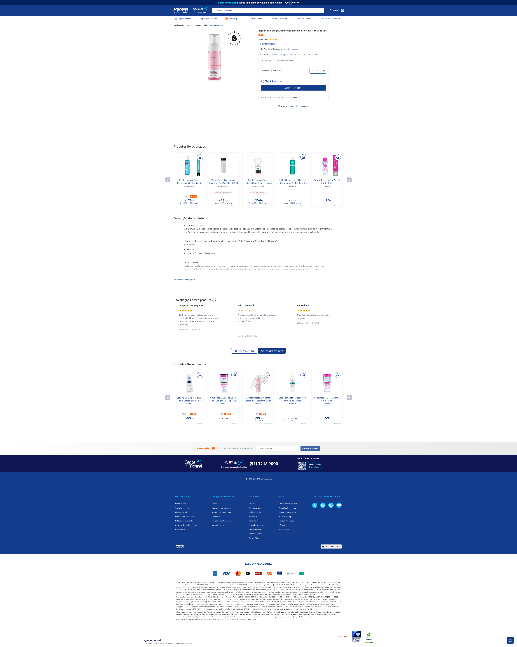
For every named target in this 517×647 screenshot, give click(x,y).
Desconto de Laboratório (331, 18)
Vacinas (214, 503)
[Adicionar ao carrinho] (200, 157)
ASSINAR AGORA (310, 448)
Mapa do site (284, 529)
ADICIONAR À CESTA (293, 88)
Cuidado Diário (255, 512)
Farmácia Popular (218, 525)
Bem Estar (253, 516)
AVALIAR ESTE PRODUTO (272, 351)
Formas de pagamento (287, 512)
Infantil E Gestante (256, 525)
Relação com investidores (185, 516)
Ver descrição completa (184, 279)
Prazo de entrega (285, 516)
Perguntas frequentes (287, 508)
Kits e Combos (256, 18)
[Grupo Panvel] (152, 639)
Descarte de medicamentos (186, 525)
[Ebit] (356, 636)
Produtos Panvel (255, 534)
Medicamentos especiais (221, 508)
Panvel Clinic (254, 538)
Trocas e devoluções (287, 521)
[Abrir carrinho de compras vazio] (342, 10)
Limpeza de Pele (216, 25)
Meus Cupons (234, 18)
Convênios (216, 516)
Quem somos (180, 503)
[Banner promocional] (258, 2)
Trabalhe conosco (182, 508)
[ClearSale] (342, 636)
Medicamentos (255, 508)
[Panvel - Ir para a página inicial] (181, 10)
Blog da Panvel (181, 512)
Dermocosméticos (256, 529)
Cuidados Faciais (201, 25)
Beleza (190, 25)
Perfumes (253, 521)
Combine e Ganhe (304, 18)
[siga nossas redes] (314, 505)
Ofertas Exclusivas (279, 18)
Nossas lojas (180, 529)
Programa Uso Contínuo (221, 521)
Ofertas (282, 525)
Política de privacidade (184, 521)
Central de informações (288, 503)
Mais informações (266, 43)
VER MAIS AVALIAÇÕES (244, 351)
